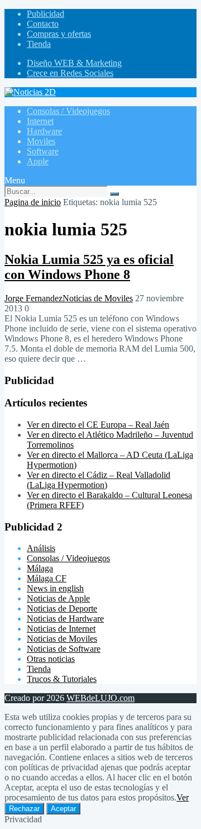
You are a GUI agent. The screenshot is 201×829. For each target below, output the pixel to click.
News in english (55, 588)
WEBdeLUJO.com (100, 698)
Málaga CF (46, 578)
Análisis (41, 548)
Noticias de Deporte (62, 608)
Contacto (43, 24)
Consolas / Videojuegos (68, 111)
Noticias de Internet (61, 628)
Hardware (44, 131)
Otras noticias (51, 659)
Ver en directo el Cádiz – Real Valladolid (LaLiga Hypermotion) (98, 480)
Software (43, 151)
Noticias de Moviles (98, 298)
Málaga (40, 568)
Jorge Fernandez (33, 298)
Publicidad (45, 13)
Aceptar (63, 808)
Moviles (41, 141)
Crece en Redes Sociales (70, 73)
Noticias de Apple (58, 598)
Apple (38, 161)
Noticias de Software (63, 648)
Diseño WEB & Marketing (74, 63)
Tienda (39, 44)
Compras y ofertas (59, 34)
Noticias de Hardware (65, 618)
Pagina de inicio (32, 202)
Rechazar (24, 808)
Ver (182, 797)
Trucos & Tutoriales (62, 679)
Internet (40, 121)
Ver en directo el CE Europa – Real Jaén (98, 424)
